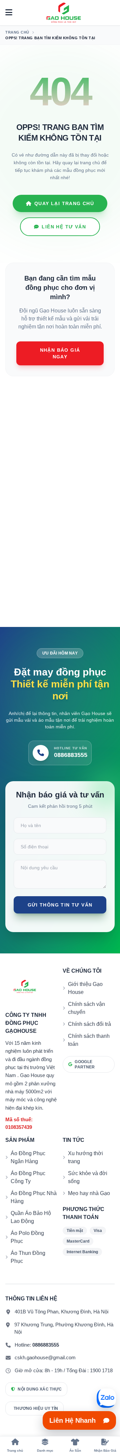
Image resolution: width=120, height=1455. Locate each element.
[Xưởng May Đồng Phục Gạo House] (64, 13)
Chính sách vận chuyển (86, 1008)
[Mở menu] (8, 12)
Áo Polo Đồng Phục (27, 1237)
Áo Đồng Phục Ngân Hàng (28, 1157)
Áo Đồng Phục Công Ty (28, 1177)
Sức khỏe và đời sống (87, 1177)
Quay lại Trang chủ (64, 203)
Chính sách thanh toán (89, 1040)
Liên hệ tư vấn (64, 226)
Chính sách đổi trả (89, 1024)
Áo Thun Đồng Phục (28, 1257)
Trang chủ (17, 32)
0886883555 (45, 1345)
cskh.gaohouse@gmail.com (45, 1357)
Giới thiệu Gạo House (85, 988)
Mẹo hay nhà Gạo (89, 1193)
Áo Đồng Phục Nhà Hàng (34, 1197)
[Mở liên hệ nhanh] (106, 1398)
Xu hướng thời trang (85, 1157)
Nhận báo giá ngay (60, 353)
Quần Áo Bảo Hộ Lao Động (31, 1217)
